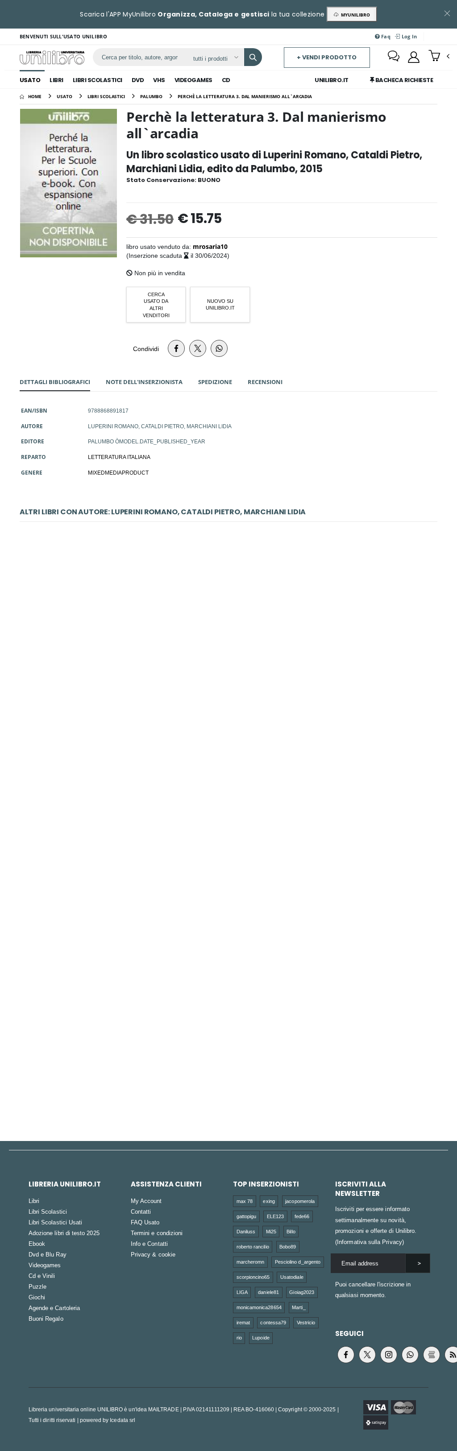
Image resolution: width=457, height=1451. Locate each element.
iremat (243, 1322)
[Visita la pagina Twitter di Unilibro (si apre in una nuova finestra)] (367, 1354)
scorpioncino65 (253, 1276)
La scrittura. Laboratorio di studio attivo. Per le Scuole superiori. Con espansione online (228, 1020)
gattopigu (247, 1216)
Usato (30, 80)
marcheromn (251, 1261)
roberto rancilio (253, 1246)
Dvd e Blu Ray (47, 1254)
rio (239, 1337)
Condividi (146, 348)
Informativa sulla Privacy (369, 1242)
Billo (291, 1231)
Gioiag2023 (301, 1292)
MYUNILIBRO (354, 15)
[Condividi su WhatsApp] (219, 348)
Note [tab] (144, 382)
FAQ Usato (145, 1222)
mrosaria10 (210, 246)
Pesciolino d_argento (297, 1261)
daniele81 (268, 1292)
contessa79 (273, 1322)
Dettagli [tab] (55, 382)
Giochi (37, 1297)
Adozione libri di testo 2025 (64, 1233)
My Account (146, 1201)
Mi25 (271, 1231)
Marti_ (298, 1307)
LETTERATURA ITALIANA (119, 456)
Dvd (138, 80)
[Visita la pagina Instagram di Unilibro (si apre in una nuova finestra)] (388, 1354)
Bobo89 (287, 1246)
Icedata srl (122, 1420)
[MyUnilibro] (414, 57)
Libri (56, 80)
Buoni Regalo (46, 1319)
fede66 (302, 1216)
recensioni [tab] (265, 382)
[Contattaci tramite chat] (393, 57)
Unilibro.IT (332, 80)
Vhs (159, 80)
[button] (438, 56)
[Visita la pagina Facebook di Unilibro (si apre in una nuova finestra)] (345, 1354)
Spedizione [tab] (215, 382)
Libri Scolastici (97, 80)
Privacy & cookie (153, 1254)
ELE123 (275, 1216)
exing (268, 1201)
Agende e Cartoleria (54, 1308)
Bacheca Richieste (403, 80)
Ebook (37, 1244)
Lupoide (260, 1337)
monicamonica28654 (259, 1307)
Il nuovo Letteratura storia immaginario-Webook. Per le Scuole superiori (228, 636)
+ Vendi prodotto (327, 57)
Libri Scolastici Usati (55, 1222)
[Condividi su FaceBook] (176, 348)
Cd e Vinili (42, 1276)
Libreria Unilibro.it (65, 1184)
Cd (226, 80)
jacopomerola (300, 1201)
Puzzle (37, 1286)
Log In (408, 36)
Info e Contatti (149, 1244)
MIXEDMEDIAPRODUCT (118, 472)
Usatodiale (291, 1276)
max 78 (245, 1201)
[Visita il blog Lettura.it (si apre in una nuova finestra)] (431, 1354)
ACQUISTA (232, 699)
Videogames (193, 80)
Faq (385, 36)
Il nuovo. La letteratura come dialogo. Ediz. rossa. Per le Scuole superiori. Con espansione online (228, 828)
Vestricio (306, 1322)
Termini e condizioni (157, 1233)
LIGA (242, 1292)
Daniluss (246, 1231)
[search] (253, 57)
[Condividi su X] (197, 348)
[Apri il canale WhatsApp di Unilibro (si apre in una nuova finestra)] (410, 1354)
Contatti (141, 1211)
